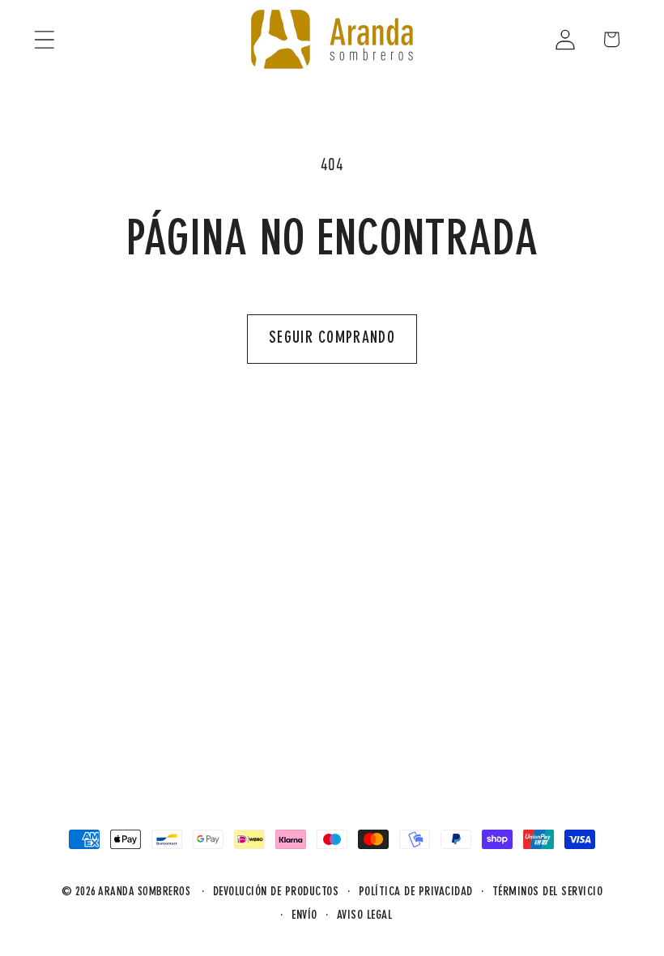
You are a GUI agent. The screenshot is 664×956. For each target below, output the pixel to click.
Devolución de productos (276, 892)
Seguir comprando (332, 339)
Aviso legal (365, 916)
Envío (304, 916)
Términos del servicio (547, 892)
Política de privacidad (416, 892)
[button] (44, 39)
